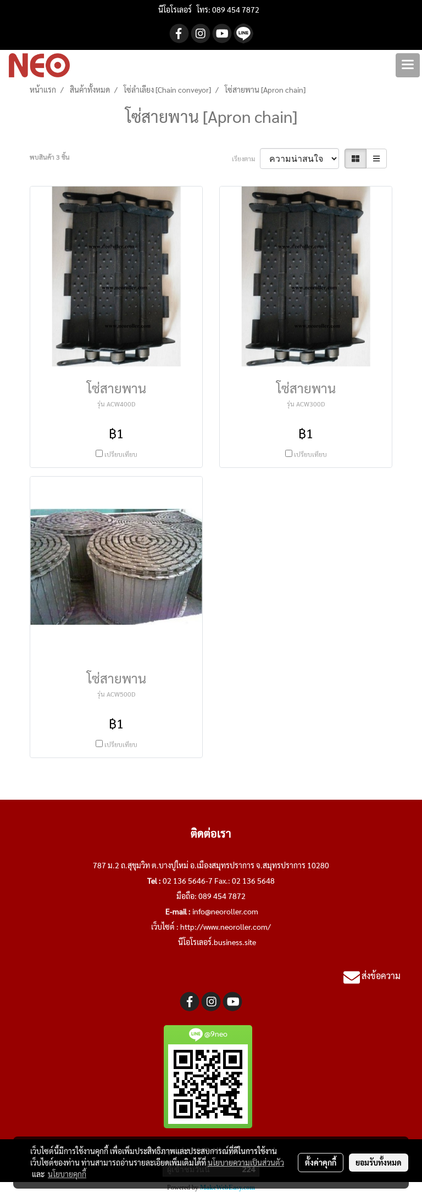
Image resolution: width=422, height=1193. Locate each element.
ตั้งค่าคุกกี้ (320, 1162)
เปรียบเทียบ (120, 454)
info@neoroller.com (225, 911)
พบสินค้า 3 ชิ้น (50, 156)
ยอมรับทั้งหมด (379, 1162)
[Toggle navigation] (408, 65)
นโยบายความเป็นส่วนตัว (246, 1162)
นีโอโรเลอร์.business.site (217, 942)
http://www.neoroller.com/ (225, 926)
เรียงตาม (246, 158)
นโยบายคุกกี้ (67, 1174)
